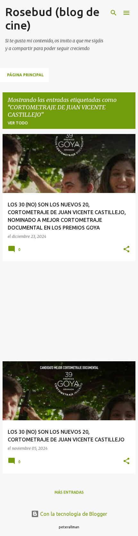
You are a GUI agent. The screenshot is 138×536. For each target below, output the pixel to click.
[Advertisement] (69, 311)
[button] (126, 249)
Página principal (25, 75)
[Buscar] (113, 13)
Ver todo (18, 123)
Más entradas (69, 492)
